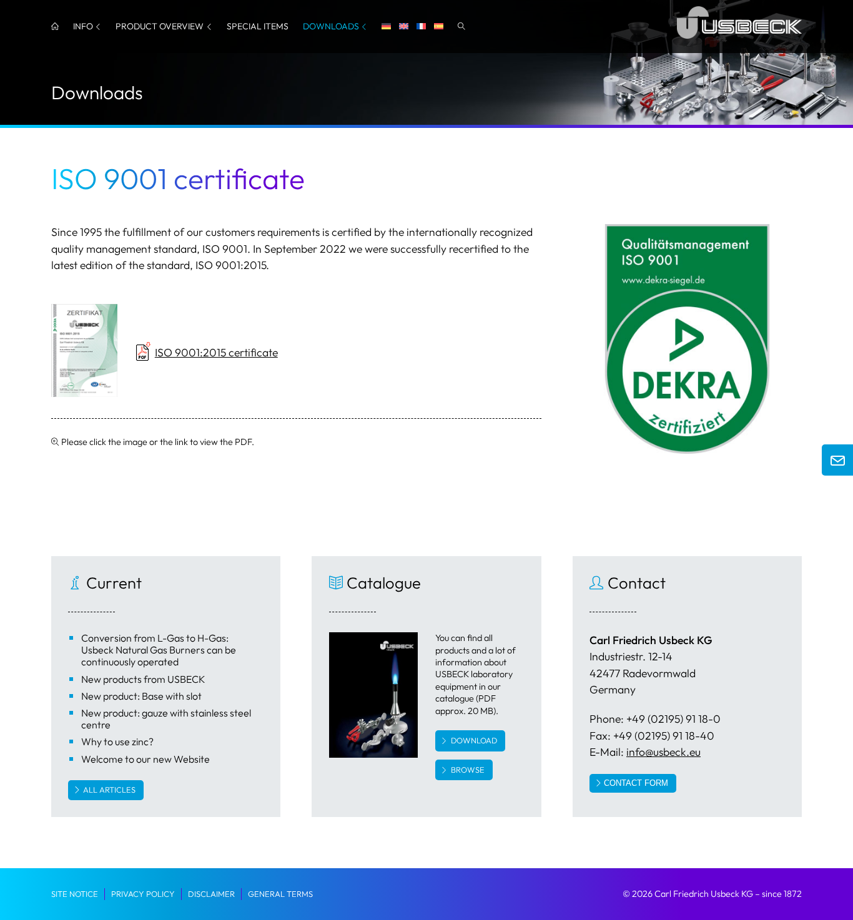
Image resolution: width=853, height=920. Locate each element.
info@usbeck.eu (663, 752)
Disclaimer (211, 894)
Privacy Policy (143, 894)
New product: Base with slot (141, 696)
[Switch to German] (386, 26)
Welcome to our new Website (145, 759)
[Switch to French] (421, 26)
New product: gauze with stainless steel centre (166, 719)
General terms (280, 894)
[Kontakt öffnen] (837, 460)
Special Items (257, 26)
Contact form (636, 783)
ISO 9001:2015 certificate (216, 352)
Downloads (331, 26)
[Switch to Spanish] (438, 26)
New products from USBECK (143, 679)
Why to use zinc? (117, 741)
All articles (109, 790)
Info (83, 26)
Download (474, 740)
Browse (468, 770)
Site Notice (74, 894)
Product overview (160, 26)
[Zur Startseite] (739, 41)
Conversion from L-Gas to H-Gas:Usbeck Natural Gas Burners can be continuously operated (158, 650)
